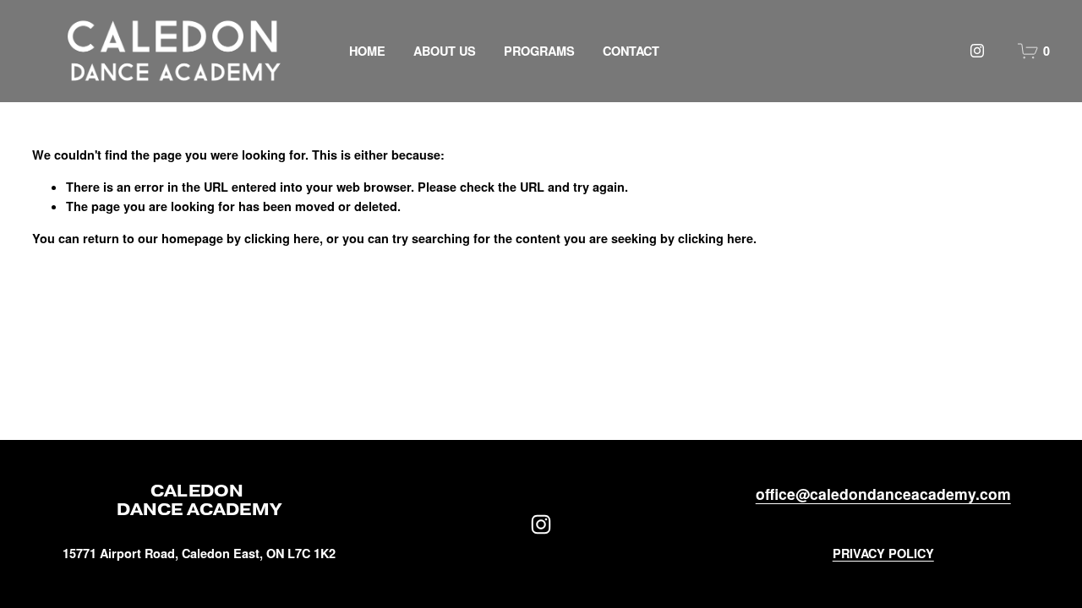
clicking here (282, 238)
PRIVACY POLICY (883, 553)
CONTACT (631, 50)
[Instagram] (977, 50)
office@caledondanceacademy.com (883, 493)
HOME (367, 50)
